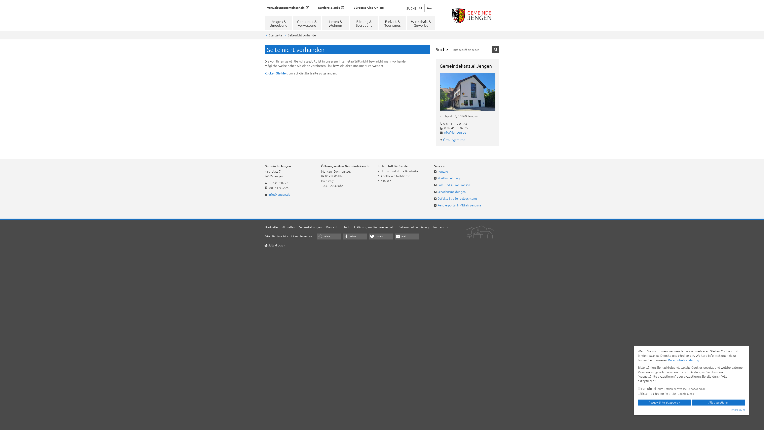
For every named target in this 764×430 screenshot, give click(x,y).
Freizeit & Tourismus (392, 23)
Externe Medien (667, 393)
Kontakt (443, 171)
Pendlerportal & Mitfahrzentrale (459, 205)
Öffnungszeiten (454, 140)
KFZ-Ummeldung (449, 178)
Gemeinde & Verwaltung (307, 23)
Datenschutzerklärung (414, 227)
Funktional (672, 388)
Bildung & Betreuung (364, 23)
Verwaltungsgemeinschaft (286, 8)
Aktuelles (288, 227)
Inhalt (346, 227)
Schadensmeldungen (452, 192)
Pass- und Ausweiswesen (454, 185)
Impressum (440, 227)
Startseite (275, 35)
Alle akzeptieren (718, 402)
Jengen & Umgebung (278, 23)
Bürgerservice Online (369, 8)
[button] (329, 236)
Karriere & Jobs (329, 8)
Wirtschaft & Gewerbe (421, 23)
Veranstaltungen (310, 227)
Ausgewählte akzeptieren (664, 402)
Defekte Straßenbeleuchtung (457, 198)
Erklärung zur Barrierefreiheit (374, 227)
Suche (411, 8)
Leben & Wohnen (335, 23)
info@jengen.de (454, 132)
